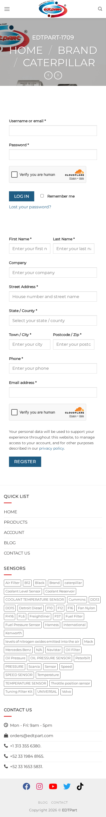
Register (25, 461)
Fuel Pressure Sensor (22, 625)
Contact (59, 802)
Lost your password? (30, 206)
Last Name (64, 239)
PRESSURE (14, 667)
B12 (27, 583)
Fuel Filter (74, 616)
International (75, 625)
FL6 (22, 616)
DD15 (9, 608)
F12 (60, 608)
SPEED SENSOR (18, 675)
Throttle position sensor (70, 683)
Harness (52, 625)
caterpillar (73, 583)
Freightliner (40, 616)
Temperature (48, 675)
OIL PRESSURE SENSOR (50, 658)
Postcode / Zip (67, 334)
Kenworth (13, 633)
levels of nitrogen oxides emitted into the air (42, 641)
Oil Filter (73, 650)
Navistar (54, 650)
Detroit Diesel (30, 608)
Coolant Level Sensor (22, 591)
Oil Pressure (15, 658)
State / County (23, 310)
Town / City (20, 334)
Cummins (77, 599)
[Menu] (7, 9)
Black (40, 583)
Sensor (50, 667)
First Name (20, 239)
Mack (88, 641)
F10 (50, 608)
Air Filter (12, 583)
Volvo (66, 692)
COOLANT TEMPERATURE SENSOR (34, 599)
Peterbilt (82, 658)
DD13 (94, 599)
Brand (77, 50)
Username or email (27, 121)
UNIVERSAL (47, 692)
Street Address (23, 286)
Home (26, 50)
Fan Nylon (86, 608)
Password (19, 145)
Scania (34, 667)
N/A (39, 650)
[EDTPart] (53, 9)
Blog (43, 802)
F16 (70, 608)
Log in (21, 196)
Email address (23, 382)
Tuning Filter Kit (18, 692)
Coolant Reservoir (60, 591)
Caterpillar (59, 62)
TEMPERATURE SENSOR (25, 683)
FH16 (9, 616)
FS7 (58, 616)
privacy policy (51, 448)
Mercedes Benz (18, 650)
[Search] (100, 9)
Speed (66, 667)
